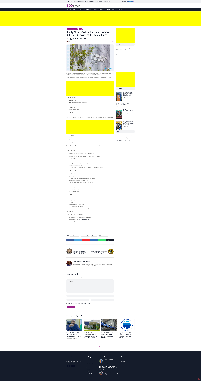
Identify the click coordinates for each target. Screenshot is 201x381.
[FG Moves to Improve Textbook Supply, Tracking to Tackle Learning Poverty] (119, 114)
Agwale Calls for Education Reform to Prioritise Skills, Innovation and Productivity (125, 66)
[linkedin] (132, 1)
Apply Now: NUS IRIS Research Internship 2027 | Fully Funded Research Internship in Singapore (128, 94)
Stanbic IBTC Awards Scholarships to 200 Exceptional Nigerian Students (107, 335)
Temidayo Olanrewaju (72, 41)
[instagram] (133, 1)
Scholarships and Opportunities (72, 29)
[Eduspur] (73, 5)
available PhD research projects (84, 219)
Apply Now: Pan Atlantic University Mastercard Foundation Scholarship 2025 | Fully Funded (91, 335)
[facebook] (128, 1)
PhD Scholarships (94, 235)
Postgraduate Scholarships (103, 235)
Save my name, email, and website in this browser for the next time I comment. (79, 303)
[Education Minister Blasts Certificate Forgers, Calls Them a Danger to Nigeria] (74, 325)
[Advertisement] (31, 18)
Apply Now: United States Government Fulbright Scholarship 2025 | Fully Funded (126, 335)
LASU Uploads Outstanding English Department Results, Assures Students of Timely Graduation (125, 61)
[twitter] (130, 1)
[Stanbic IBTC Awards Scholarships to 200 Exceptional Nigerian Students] (109, 325)
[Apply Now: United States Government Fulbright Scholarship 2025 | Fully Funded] (127, 325)
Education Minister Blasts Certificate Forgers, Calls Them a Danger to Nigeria (73, 334)
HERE (83, 228)
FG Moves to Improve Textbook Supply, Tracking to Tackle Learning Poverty (125, 49)
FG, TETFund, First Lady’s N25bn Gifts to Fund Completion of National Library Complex (125, 104)
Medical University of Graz (85, 235)
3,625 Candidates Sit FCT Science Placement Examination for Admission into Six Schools (124, 55)
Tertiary (80, 29)
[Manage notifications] (199, 379)
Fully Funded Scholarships (74, 235)
